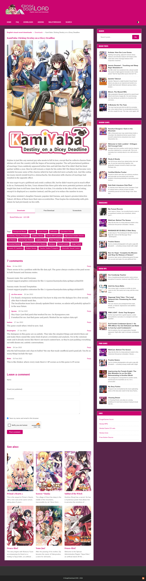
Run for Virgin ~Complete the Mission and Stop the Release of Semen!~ (122, 254)
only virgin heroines (71, 240)
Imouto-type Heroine (26, 240)
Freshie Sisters (114, 242)
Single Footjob (76, 244)
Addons (41, 22)
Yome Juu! (40, 548)
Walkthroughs (54, 22)
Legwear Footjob (41, 240)
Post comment (14, 432)
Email (14, 389)
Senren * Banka (43, 493)
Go (135, 37)
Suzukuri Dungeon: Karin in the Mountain (120, 130)
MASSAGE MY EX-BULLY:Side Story (122, 230)
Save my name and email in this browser (24, 418)
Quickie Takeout (114, 79)
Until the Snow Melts (116, 286)
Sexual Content (63, 244)
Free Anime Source (106, 437)
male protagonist (55, 240)
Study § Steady (114, 159)
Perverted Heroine (14, 244)
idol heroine (12, 240)
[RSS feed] (143, 578)
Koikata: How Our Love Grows (120, 52)
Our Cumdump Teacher (117, 275)
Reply (89, 266)
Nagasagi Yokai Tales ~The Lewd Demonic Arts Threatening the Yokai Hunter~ (122, 299)
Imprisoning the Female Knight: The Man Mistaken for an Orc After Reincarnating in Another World (122, 373)
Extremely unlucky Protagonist (18, 236)
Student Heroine (31, 248)
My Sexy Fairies (114, 386)
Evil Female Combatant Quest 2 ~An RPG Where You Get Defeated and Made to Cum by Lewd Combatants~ (123, 326)
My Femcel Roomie (115, 209)
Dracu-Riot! (12, 548)
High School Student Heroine (74, 236)
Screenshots (77, 210)
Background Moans (19, 231)
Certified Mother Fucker (117, 172)
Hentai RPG (103, 424)
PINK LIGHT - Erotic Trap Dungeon (121, 312)
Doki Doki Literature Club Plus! (120, 185)
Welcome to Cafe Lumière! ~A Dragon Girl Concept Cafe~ (122, 145)
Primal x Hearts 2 (15, 493)
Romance (52, 244)
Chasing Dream (114, 398)
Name (9, 380)
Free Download (49, 210)
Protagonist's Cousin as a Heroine (34, 244)
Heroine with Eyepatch (54, 236)
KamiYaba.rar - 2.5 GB (19, 217)
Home (9, 22)
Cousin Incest (42, 231)
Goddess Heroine (37, 236)
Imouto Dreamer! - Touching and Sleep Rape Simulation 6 (123, 66)
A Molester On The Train (117, 105)
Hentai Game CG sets (107, 428)
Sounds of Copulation (15, 248)
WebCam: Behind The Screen (119, 220)
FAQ (17, 22)
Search (69, 22)
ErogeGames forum (106, 419)
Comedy (32, 231)
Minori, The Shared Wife (117, 92)
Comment (10, 399)
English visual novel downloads (19, 32)
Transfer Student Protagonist (49, 248)
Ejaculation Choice (67, 231)
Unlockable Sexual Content (71, 248)
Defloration (53, 231)
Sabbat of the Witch (73, 493)
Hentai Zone (103, 433)
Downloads (28, 22)
